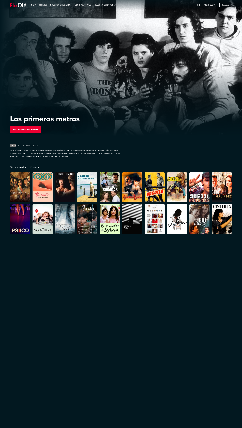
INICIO (33, 5)
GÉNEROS (43, 5)
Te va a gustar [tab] (18, 167)
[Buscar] (196, 5)
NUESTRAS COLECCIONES (105, 5)
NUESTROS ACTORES (82, 5)
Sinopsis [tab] (34, 167)
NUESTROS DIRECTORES (60, 5)
